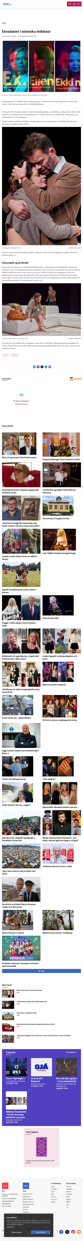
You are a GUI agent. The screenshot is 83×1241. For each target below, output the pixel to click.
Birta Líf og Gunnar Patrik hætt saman (19, 458)
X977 (68, 1205)
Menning (14, 355)
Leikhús (6, 355)
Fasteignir (69, 1189)
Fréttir (53, 1186)
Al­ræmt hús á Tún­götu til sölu (56, 519)
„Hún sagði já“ (49, 779)
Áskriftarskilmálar (28, 1204)
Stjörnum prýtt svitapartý (54, 685)
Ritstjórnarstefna (28, 1202)
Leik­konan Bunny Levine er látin (57, 867)
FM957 (68, 1202)
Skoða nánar (10, 1227)
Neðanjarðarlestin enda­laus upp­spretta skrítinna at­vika (35, 1024)
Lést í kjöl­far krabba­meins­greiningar (59, 553)
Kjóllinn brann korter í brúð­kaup (57, 933)
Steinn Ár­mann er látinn (13, 933)
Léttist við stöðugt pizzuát (14, 779)
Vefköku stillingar (16, 1232)
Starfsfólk (26, 1207)
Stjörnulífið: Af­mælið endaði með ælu (60, 807)
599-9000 (8, 1206)
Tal (67, 1207)
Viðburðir (69, 1194)
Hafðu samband (28, 1199)
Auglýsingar (26, 1197)
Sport (53, 1192)
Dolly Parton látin (51, 618)
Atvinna (68, 1192)
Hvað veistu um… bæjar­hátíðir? (16, 718)
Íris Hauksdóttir (7, 36)
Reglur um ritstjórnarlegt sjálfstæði (10, 1195)
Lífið (52, 1194)
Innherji (68, 1186)
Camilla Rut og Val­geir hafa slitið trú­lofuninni (32, 1002)
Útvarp (53, 1202)
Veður (68, 1197)
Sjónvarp (54, 1199)
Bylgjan (68, 1199)
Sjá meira (41, 971)
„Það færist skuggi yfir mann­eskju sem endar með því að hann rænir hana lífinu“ (44, 1035)
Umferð (25, 1209)
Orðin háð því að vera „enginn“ (16, 805)
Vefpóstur (26, 1212)
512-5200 (29, 1194)
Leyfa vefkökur (40, 1232)
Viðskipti (54, 1189)
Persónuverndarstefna (9, 1198)
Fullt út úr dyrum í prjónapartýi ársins (60, 720)
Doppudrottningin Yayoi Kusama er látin (61, 460)
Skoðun (53, 1197)
